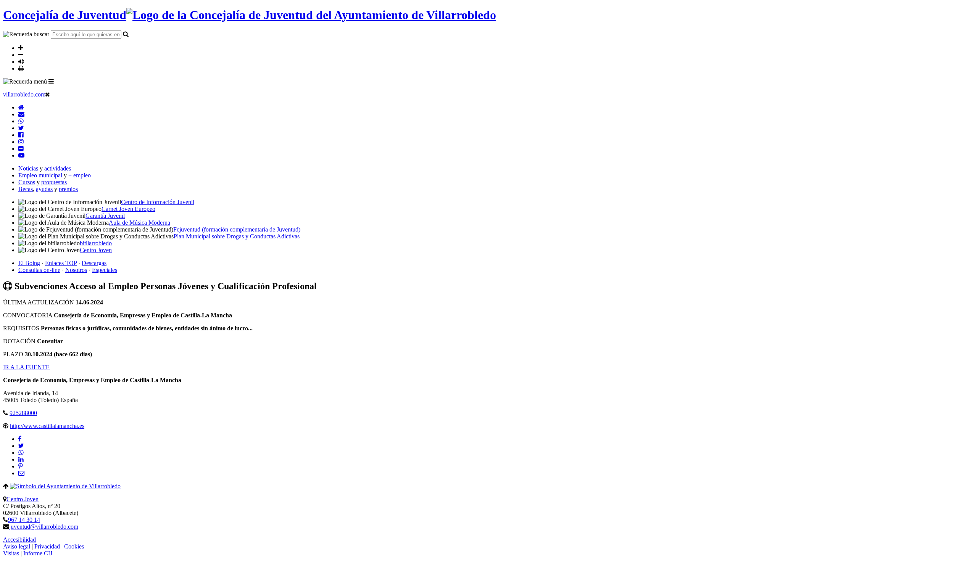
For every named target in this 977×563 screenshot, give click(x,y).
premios (68, 189)
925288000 (23, 413)
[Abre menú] (51, 81)
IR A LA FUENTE (26, 367)
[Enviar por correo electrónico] (21, 473)
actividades (57, 168)
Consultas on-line (39, 270)
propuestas (54, 182)
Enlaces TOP (61, 263)
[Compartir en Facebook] (19, 439)
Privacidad (47, 546)
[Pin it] (20, 466)
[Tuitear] (21, 445)
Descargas (94, 263)
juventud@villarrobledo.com (43, 526)
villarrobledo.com (24, 94)
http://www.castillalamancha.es (47, 426)
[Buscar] (126, 34)
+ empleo (79, 175)
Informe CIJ (37, 553)
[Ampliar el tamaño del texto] (20, 48)
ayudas (44, 189)
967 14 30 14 (24, 519)
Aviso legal (16, 546)
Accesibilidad (19, 539)
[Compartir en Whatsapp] (21, 452)
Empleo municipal (40, 175)
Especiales (104, 270)
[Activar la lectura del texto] (21, 61)
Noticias (28, 168)
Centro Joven (22, 499)
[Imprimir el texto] (21, 68)
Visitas (11, 553)
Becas (25, 189)
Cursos (26, 182)
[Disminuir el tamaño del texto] (20, 54)
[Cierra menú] (47, 94)
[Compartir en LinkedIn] (21, 459)
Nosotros (76, 270)
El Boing (29, 263)
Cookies (74, 546)
